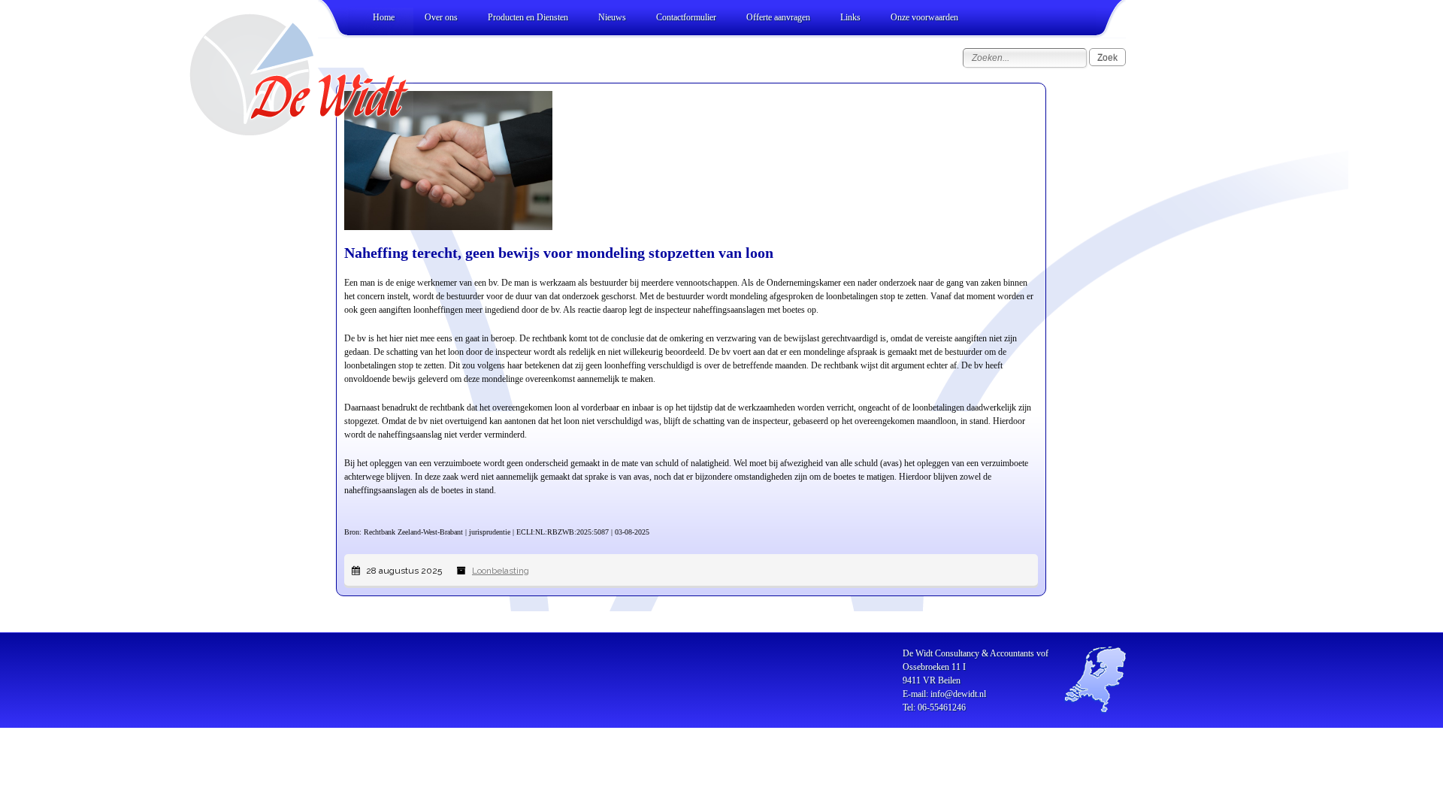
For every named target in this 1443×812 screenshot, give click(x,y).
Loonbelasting (500, 570)
